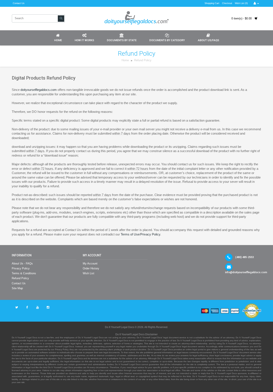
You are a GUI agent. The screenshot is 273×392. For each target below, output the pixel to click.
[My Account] (256, 3)
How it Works (84, 40)
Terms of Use (130, 234)
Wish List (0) (241, 3)
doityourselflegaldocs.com (38, 89)
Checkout (227, 3)
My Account (90, 263)
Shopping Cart (212, 3)
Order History (91, 268)
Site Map (17, 288)
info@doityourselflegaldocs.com (246, 272)
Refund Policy (142, 60)
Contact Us (19, 3)
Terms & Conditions (24, 273)
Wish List (88, 273)
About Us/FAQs (208, 40)
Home (58, 40)
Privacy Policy (150, 234)
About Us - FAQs (22, 263)
